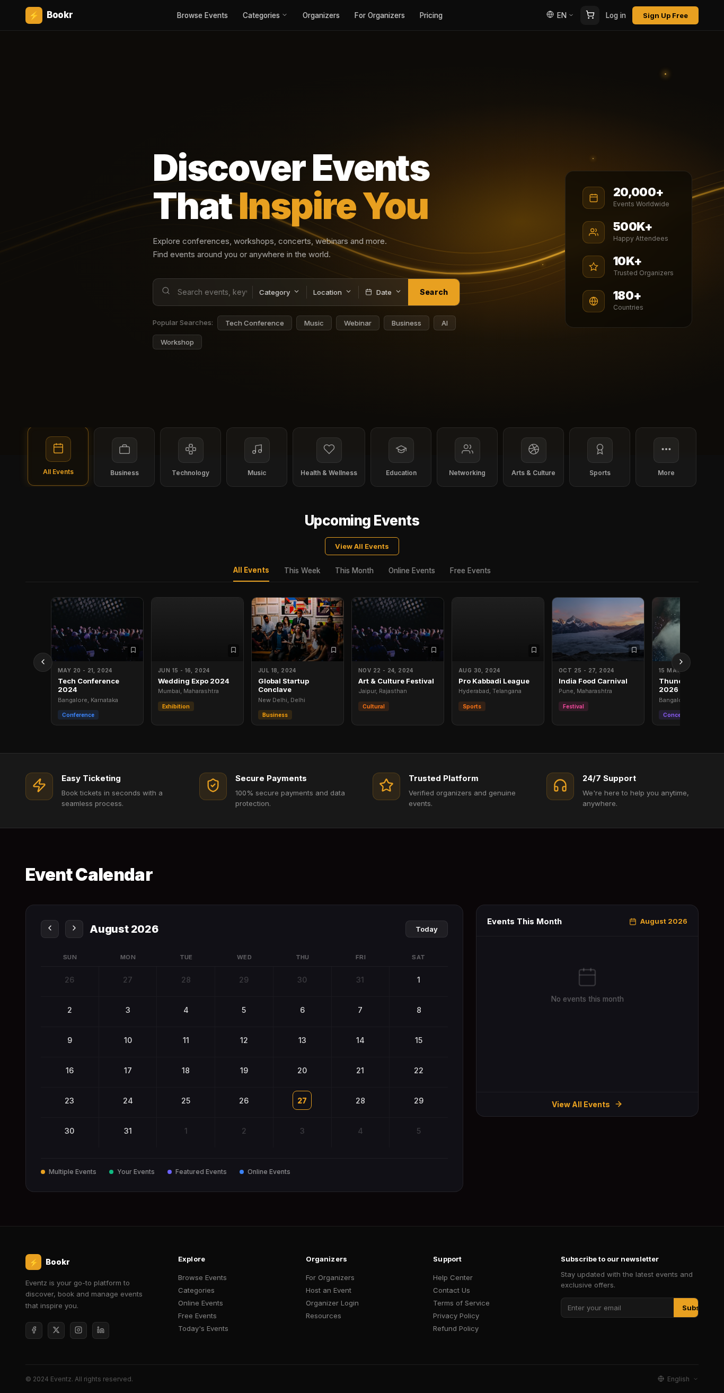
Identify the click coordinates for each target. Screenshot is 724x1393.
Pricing (431, 15)
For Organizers (380, 15)
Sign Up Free (665, 15)
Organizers (321, 15)
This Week (302, 570)
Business (406, 323)
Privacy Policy (456, 1315)
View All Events (362, 546)
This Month (354, 570)
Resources (323, 1315)
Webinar (358, 323)
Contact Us (451, 1290)
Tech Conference (254, 323)
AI (445, 323)
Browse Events (202, 15)
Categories (261, 15)
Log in (616, 15)
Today (427, 929)
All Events (251, 570)
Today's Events (203, 1328)
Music (314, 323)
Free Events (470, 570)
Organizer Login (332, 1303)
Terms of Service (461, 1303)
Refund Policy (456, 1328)
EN (562, 15)
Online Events (412, 570)
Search (434, 291)
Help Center (453, 1277)
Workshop (177, 342)
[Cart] (589, 15)
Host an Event (328, 1290)
